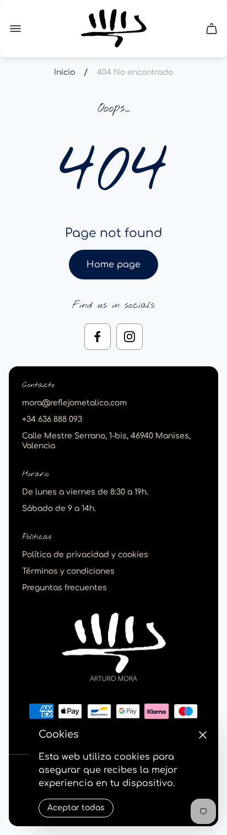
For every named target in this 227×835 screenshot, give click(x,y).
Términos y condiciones (68, 571)
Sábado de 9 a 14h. (59, 508)
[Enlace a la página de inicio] (113, 647)
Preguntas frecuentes (64, 588)
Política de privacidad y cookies (85, 555)
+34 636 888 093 (52, 419)
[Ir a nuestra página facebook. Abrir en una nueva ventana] (97, 336)
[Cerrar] (202, 734)
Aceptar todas (76, 808)
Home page (113, 265)
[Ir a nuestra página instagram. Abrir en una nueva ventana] (129, 336)
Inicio (64, 72)
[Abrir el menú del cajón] (15, 28)
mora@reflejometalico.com (74, 403)
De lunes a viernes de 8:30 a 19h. (85, 492)
